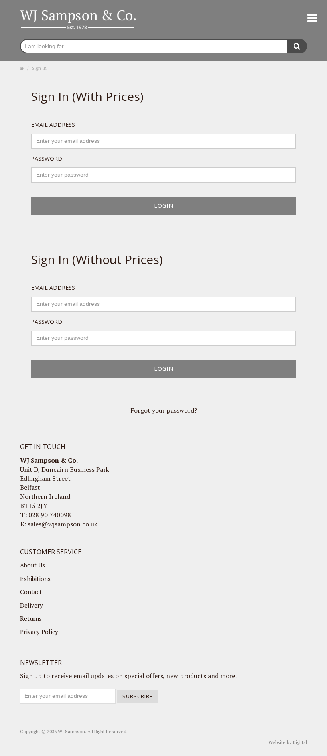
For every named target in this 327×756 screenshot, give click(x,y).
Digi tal (300, 742)
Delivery (31, 605)
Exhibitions (35, 579)
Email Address (53, 124)
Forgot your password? (163, 410)
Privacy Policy (39, 632)
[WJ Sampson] (78, 18)
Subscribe (137, 696)
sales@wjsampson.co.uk (62, 524)
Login (163, 205)
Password (46, 158)
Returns (31, 618)
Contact (31, 592)
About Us (32, 565)
